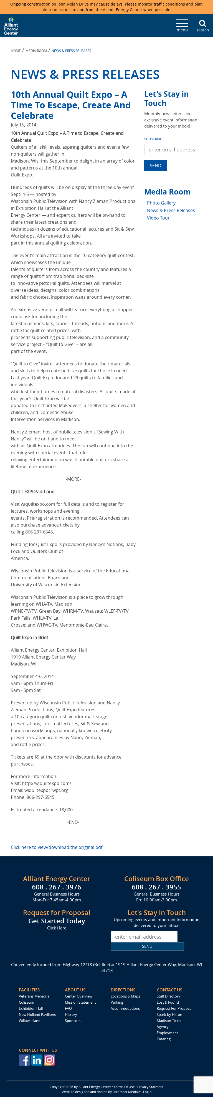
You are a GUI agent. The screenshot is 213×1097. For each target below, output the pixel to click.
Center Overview (78, 996)
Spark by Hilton (169, 1014)
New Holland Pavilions (37, 1014)
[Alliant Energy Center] (11, 25)
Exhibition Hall (31, 1008)
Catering (164, 1038)
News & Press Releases (171, 210)
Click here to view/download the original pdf (56, 847)
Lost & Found (168, 1002)
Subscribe (153, 139)
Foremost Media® (127, 1091)
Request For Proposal (174, 1008)
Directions (123, 990)
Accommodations (125, 1008)
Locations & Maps (125, 996)
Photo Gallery (161, 203)
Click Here (56, 928)
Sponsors (72, 1020)
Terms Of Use (124, 1086)
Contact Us (169, 990)
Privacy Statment (150, 1086)
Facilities (29, 990)
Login (147, 1091)
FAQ (68, 1008)
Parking (117, 1002)
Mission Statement (80, 1002)
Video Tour (158, 218)
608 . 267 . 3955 (156, 886)
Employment (167, 1032)
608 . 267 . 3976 (56, 886)
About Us (75, 990)
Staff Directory (168, 996)
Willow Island (29, 1020)
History (71, 1014)
